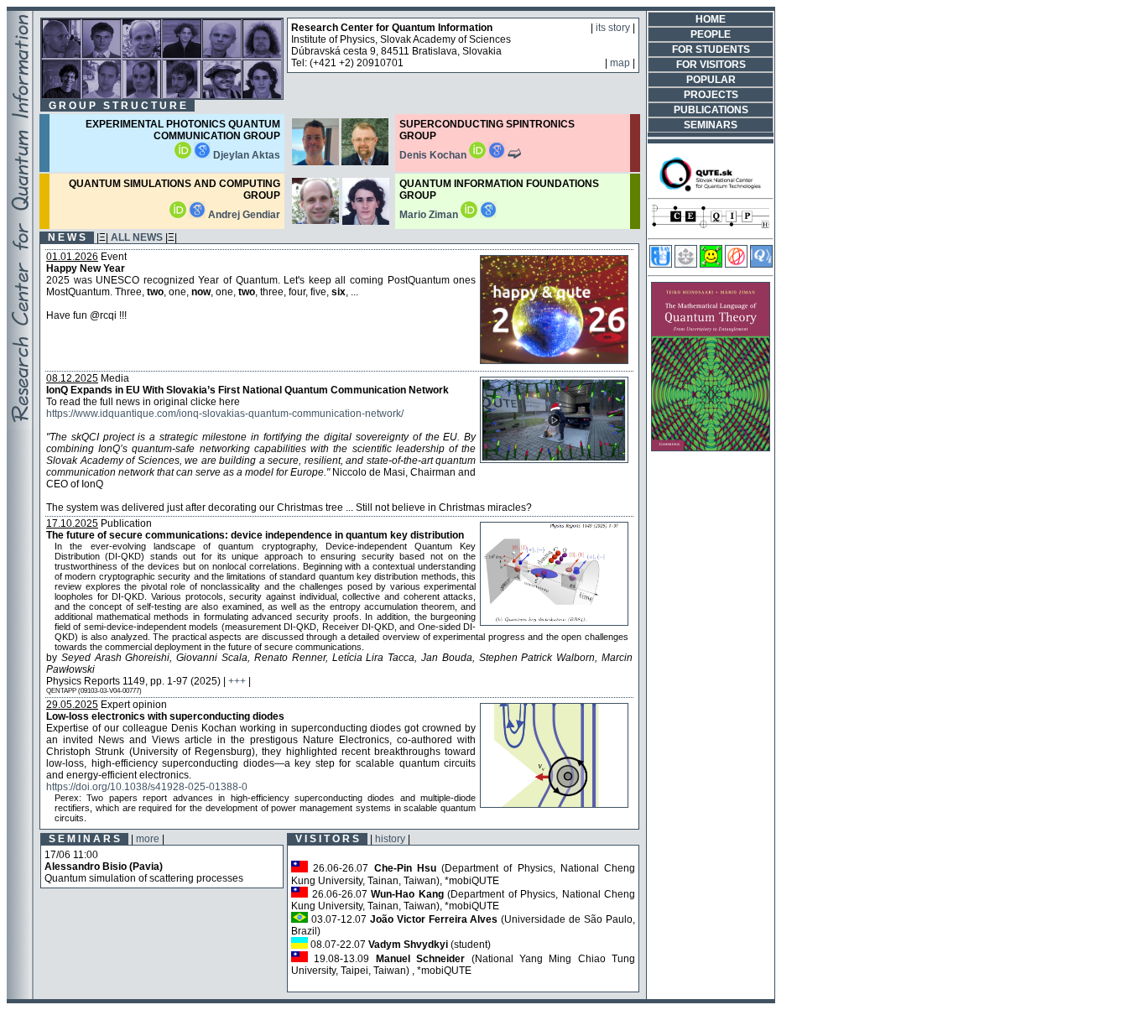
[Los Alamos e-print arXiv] (711, 264)
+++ (237, 681)
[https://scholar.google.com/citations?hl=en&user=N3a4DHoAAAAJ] (202, 155)
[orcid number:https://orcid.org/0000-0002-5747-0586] (183, 155)
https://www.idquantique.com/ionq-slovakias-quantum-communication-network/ (225, 413)
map (620, 63)
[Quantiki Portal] (761, 264)
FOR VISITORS (711, 64)
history (390, 839)
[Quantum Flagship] (736, 264)
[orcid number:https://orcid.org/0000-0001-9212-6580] (177, 215)
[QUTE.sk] (710, 189)
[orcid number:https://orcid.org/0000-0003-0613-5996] (477, 155)
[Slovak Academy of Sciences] (686, 264)
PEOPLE (710, 34)
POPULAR (711, 80)
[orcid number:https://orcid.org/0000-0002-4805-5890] (469, 215)
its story (613, 28)
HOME (710, 19)
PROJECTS (711, 95)
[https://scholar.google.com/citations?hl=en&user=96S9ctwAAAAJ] (488, 215)
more (147, 839)
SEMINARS (710, 125)
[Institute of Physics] (660, 264)
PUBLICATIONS (711, 110)
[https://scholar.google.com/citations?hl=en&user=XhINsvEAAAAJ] (496, 155)
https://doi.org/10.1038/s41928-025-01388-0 (146, 787)
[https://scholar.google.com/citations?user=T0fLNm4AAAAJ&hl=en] (197, 215)
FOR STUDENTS (711, 49)
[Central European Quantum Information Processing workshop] (710, 230)
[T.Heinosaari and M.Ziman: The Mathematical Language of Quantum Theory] (710, 448)
